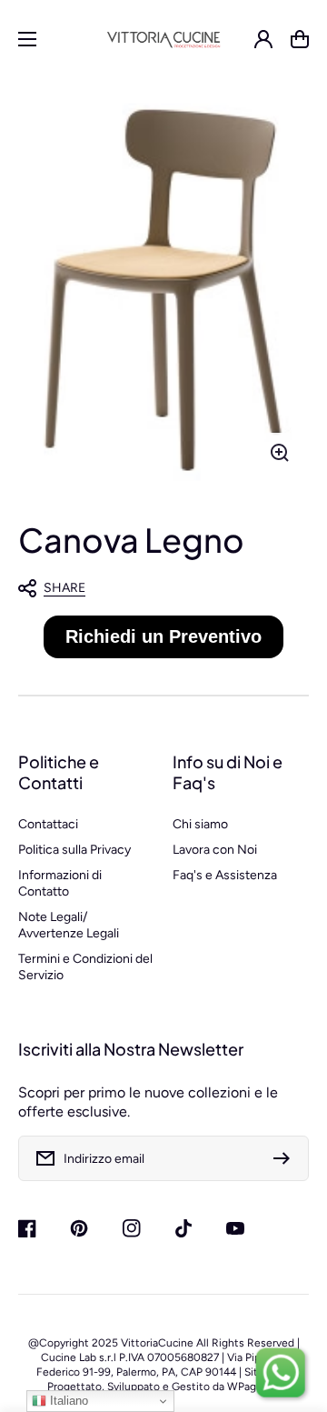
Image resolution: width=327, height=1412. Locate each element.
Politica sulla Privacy (74, 849)
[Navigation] (27, 39)
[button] (154, 588)
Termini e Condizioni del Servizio (85, 967)
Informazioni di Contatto (60, 883)
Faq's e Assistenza (225, 875)
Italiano (67, 1400)
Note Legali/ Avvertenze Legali (68, 925)
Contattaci (48, 824)
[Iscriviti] (286, 1158)
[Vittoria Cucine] (164, 39)
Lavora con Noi (215, 849)
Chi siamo (200, 824)
